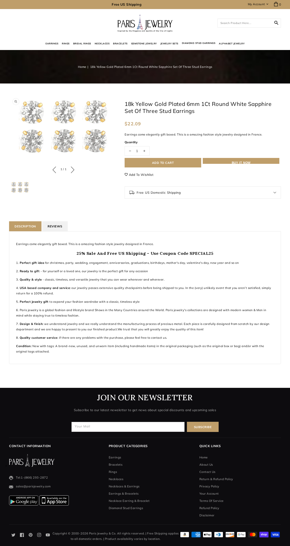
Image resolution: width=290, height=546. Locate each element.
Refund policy (209, 508)
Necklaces (102, 43)
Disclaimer (207, 515)
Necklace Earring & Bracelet (129, 501)
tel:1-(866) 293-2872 (32, 477)
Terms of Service (211, 501)
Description (25, 226)
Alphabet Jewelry (231, 43)
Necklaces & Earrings (124, 486)
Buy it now (241, 162)
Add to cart (163, 163)
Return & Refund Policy (216, 479)
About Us (206, 464)
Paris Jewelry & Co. (102, 533)
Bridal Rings (82, 43)
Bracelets (120, 43)
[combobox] (249, 23)
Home (82, 67)
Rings (66, 43)
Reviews (55, 226)
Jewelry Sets (169, 43)
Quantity (131, 142)
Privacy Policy (209, 486)
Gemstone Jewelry (144, 43)
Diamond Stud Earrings (126, 508)
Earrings (52, 43)
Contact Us (207, 472)
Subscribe (203, 427)
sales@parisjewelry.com (33, 486)
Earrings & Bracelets (124, 493)
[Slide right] (71, 169)
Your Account (209, 493)
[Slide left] (55, 169)
